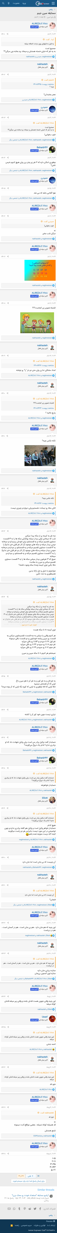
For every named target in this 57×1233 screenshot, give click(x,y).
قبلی (30, 1176)
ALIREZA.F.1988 (40, 23)
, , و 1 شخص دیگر (30, 140)
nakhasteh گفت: (47, 1113)
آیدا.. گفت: (50, 39)
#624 (3, 996)
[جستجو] (3, 3)
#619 (3, 808)
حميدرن (44, 107)
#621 (3, 885)
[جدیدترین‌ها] (8, 3)
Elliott (45, 798)
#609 (3, 355)
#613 (3, 531)
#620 (3, 857)
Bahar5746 (42, 147)
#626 (3, 1067)
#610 (3, 393)
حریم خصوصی (26, 1225)
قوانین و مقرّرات (39, 1225)
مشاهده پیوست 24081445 (43, 84)
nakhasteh (42, 64)
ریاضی (46, 1200)
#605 (3, 188)
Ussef (45, 1017)
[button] (53, 3)
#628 (3, 1153)
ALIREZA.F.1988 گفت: (45, 123)
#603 (3, 117)
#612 (3, 488)
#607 (3, 256)
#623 (3, 953)
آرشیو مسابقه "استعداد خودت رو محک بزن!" (30, 1195)
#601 (3, 34)
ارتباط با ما (51, 1225)
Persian (49, 1221)
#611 (3, 436)
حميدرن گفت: (49, 221)
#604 (3, 157)
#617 (3, 737)
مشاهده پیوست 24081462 (44, 365)
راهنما (17, 1225)
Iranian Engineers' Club (41, 1230)
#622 (3, 923)
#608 (3, 303)
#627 (3, 1107)
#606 (3, 216)
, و (39, 56)
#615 (3, 676)
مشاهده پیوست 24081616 (44, 503)
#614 (3, 597)
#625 (3, 1027)
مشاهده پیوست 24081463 (43, 408)
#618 (3, 768)
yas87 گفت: (49, 80)
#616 (3, 709)
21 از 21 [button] (21, 1176)
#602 (3, 74)
